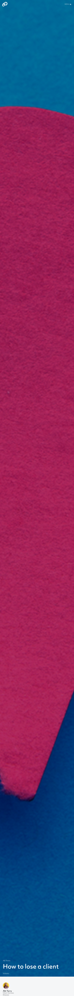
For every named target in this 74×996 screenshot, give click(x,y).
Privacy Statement (31, 509)
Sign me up (66, 504)
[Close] (71, 481)
